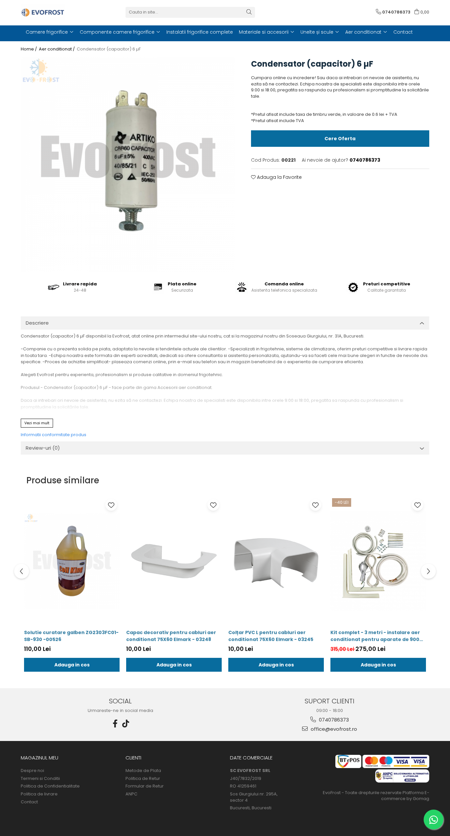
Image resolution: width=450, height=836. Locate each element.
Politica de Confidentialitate (50, 786)
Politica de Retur (143, 779)
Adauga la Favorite (279, 177)
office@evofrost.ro (333, 728)
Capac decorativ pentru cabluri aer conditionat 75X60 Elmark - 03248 (171, 636)
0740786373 (333, 719)
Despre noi (32, 771)
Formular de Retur (145, 786)
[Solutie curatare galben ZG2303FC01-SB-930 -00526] (72, 561)
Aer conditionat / (57, 49)
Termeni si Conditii (40, 779)
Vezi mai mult (36, 423)
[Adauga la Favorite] (111, 505)
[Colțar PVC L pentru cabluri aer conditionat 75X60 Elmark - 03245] (276, 561)
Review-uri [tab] (43, 447)
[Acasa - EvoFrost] (54, 12)
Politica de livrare (39, 794)
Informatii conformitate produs (53, 435)
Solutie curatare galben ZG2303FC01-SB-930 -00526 (71, 636)
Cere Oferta (339, 138)
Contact (29, 802)
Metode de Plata (143, 771)
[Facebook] (115, 723)
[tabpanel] (128, 164)
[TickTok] (126, 723)
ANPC (131, 794)
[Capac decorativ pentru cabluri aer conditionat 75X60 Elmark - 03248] (174, 561)
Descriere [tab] (37, 322)
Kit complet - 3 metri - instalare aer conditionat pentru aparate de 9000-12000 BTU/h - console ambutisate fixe (377, 636)
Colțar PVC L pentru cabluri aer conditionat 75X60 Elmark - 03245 (270, 636)
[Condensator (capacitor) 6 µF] (128, 164)
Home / (29, 49)
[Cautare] (249, 12)
